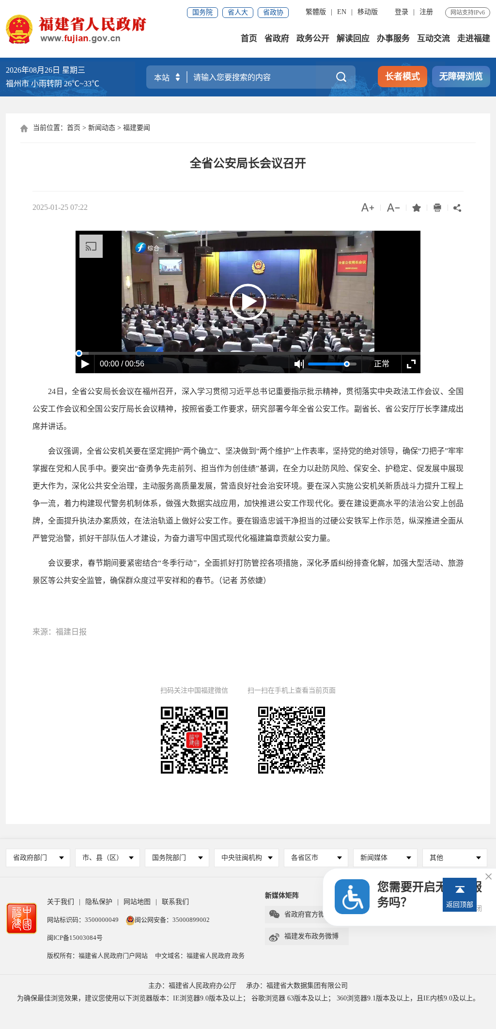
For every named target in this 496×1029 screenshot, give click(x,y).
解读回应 (353, 38)
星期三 (73, 70)
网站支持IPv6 (467, 12)
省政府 (276, 38)
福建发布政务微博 (303, 936)
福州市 (52, 83)
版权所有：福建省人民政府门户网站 (97, 955)
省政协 (273, 12)
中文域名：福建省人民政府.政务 (200, 955)
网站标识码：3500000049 (83, 919)
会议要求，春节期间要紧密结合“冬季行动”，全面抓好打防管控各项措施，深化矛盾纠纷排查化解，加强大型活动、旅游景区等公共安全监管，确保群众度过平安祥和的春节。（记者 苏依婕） (248, 572)
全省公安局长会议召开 (248, 163)
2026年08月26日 (33, 70)
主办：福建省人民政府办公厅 (192, 985)
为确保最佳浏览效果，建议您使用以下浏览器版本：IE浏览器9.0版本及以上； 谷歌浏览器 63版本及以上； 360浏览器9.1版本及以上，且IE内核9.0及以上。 (248, 998)
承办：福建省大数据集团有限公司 (297, 985)
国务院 (202, 12)
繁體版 (316, 12)
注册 (426, 12)
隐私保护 (98, 901)
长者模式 (402, 76)
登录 (401, 12)
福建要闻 (136, 127)
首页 (249, 38)
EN (341, 12)
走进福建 (473, 38)
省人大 (238, 12)
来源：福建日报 (59, 632)
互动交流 (433, 38)
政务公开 (312, 38)
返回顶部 (459, 904)
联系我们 (175, 901)
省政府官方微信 (300, 914)
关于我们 (60, 901)
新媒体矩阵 (282, 895)
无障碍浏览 (461, 76)
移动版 (367, 12)
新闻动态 (101, 127)
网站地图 (137, 901)
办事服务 (393, 38)
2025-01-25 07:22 (60, 207)
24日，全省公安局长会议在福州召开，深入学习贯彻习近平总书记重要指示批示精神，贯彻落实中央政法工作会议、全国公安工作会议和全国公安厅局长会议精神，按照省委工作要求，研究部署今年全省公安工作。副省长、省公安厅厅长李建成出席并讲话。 (248, 408)
